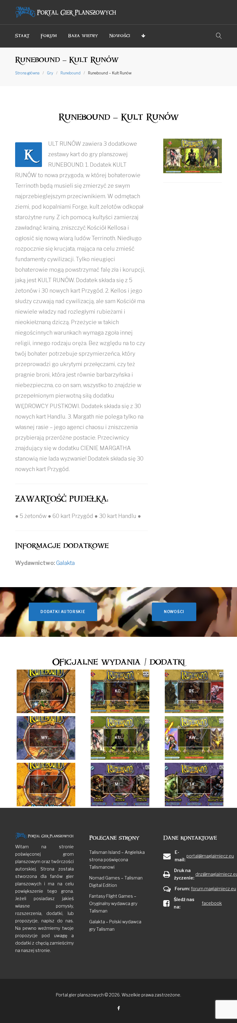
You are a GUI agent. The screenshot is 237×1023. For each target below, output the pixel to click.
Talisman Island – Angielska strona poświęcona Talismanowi (117, 860)
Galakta (65, 563)
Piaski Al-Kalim (52, 784)
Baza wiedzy (83, 35)
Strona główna (27, 73)
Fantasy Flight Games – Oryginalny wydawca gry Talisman (113, 903)
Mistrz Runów (126, 784)
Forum (49, 35)
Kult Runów (126, 737)
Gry (50, 73)
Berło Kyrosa (200, 691)
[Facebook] (118, 1008)
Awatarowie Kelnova (200, 737)
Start (22, 35)
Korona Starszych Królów (126, 691)
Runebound (70, 73)
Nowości (119, 35)
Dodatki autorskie (62, 611)
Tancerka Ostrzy (200, 784)
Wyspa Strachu (52, 737)
